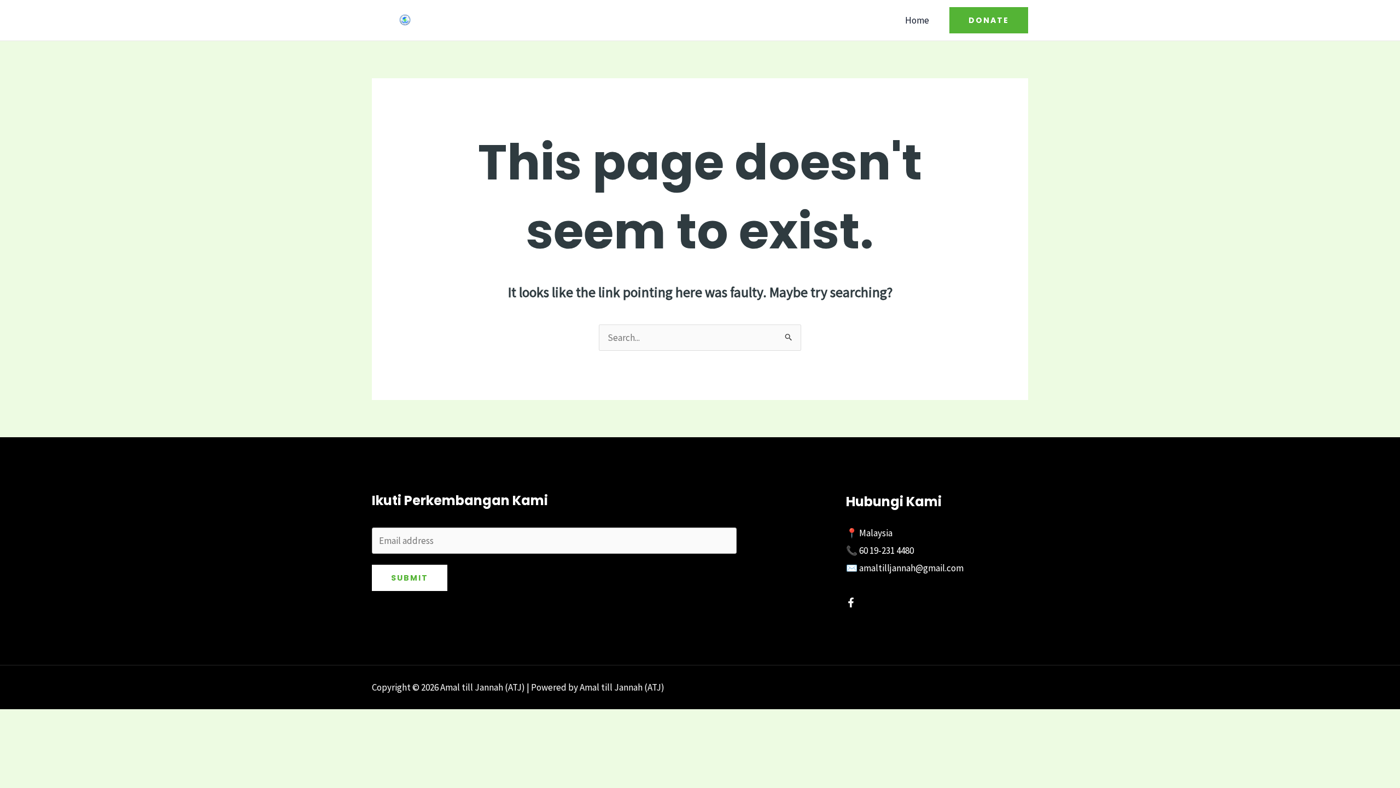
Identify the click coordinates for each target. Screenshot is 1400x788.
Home (917, 20)
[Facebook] (851, 602)
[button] (988, 20)
